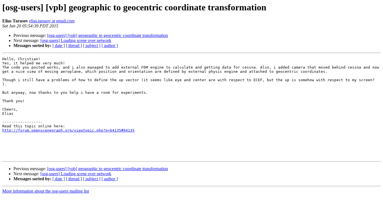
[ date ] (58, 45)
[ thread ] (74, 45)
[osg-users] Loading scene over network (75, 40)
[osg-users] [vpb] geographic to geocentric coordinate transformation (107, 35)
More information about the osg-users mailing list (45, 191)
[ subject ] (91, 45)
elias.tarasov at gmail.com (52, 20)
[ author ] (109, 45)
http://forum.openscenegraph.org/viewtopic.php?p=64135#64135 (68, 130)
